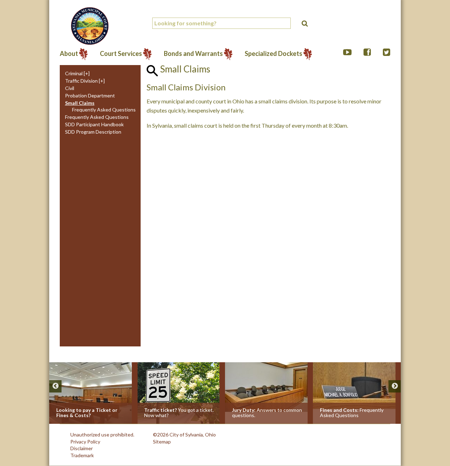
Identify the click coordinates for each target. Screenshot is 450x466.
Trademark (82, 455)
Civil (69, 88)
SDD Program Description (93, 131)
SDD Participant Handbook (94, 124)
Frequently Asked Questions (104, 109)
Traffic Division (81, 80)
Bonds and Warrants (193, 54)
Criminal (74, 73)
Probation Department (90, 95)
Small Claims (80, 103)
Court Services (121, 54)
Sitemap (162, 442)
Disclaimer (81, 448)
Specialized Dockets (273, 54)
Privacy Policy (85, 442)
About (69, 54)
